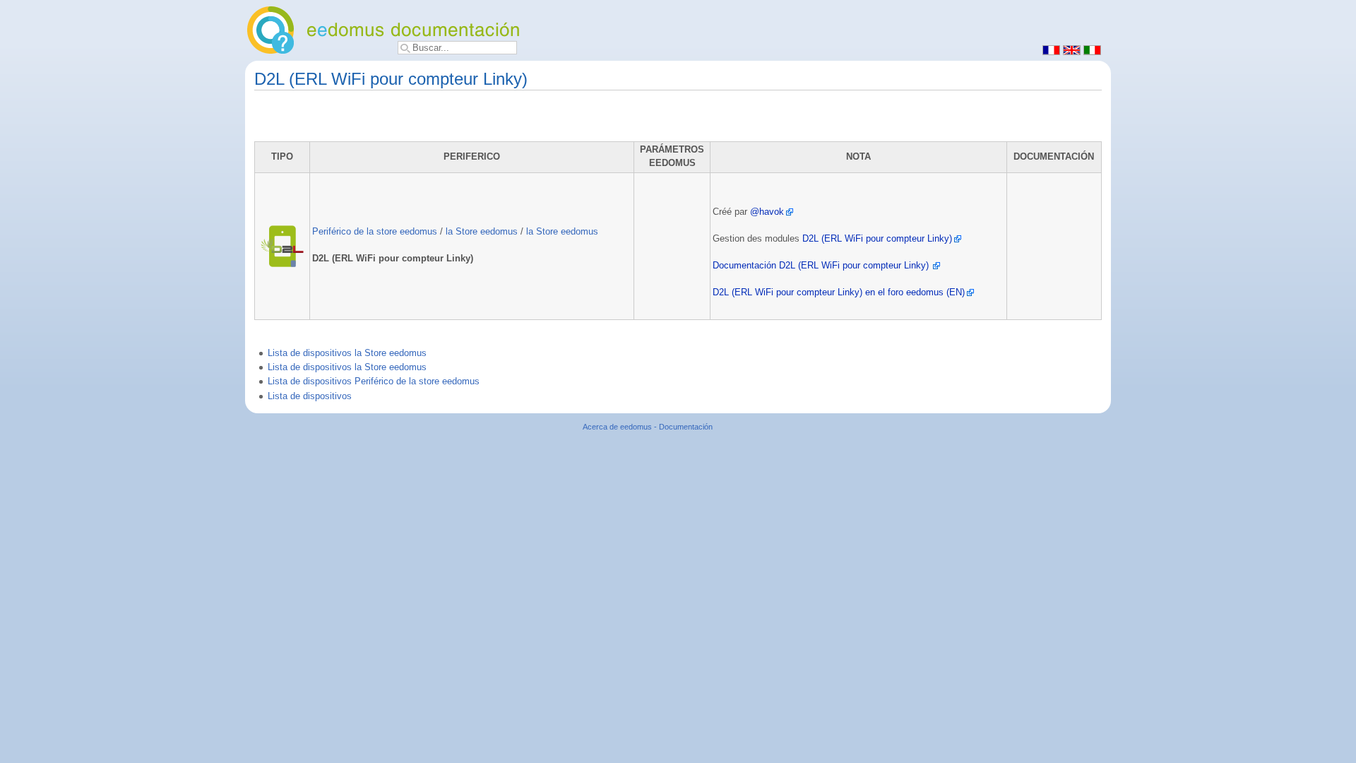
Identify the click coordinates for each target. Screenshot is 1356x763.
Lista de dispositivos (310, 396)
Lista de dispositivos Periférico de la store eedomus (374, 381)
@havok (767, 212)
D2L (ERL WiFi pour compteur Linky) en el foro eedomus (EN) (839, 292)
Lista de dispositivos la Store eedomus (347, 353)
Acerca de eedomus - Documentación (648, 426)
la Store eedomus (482, 232)
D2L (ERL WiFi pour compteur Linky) (877, 239)
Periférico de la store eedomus (374, 232)
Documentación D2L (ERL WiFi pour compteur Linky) (821, 266)
